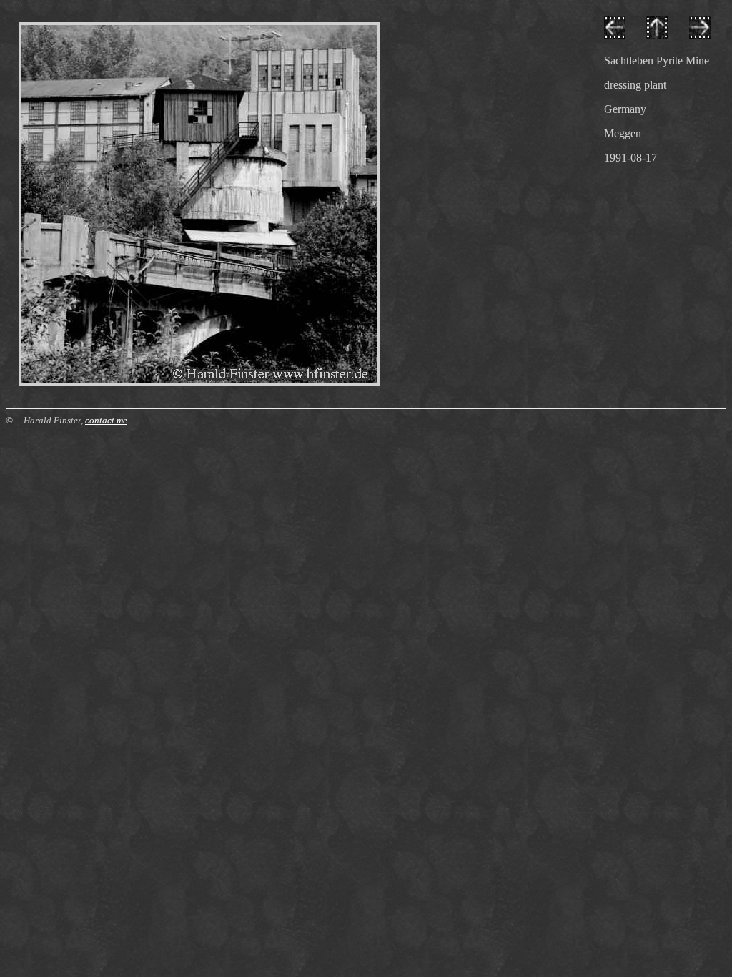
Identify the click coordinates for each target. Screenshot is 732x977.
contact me (106, 420)
